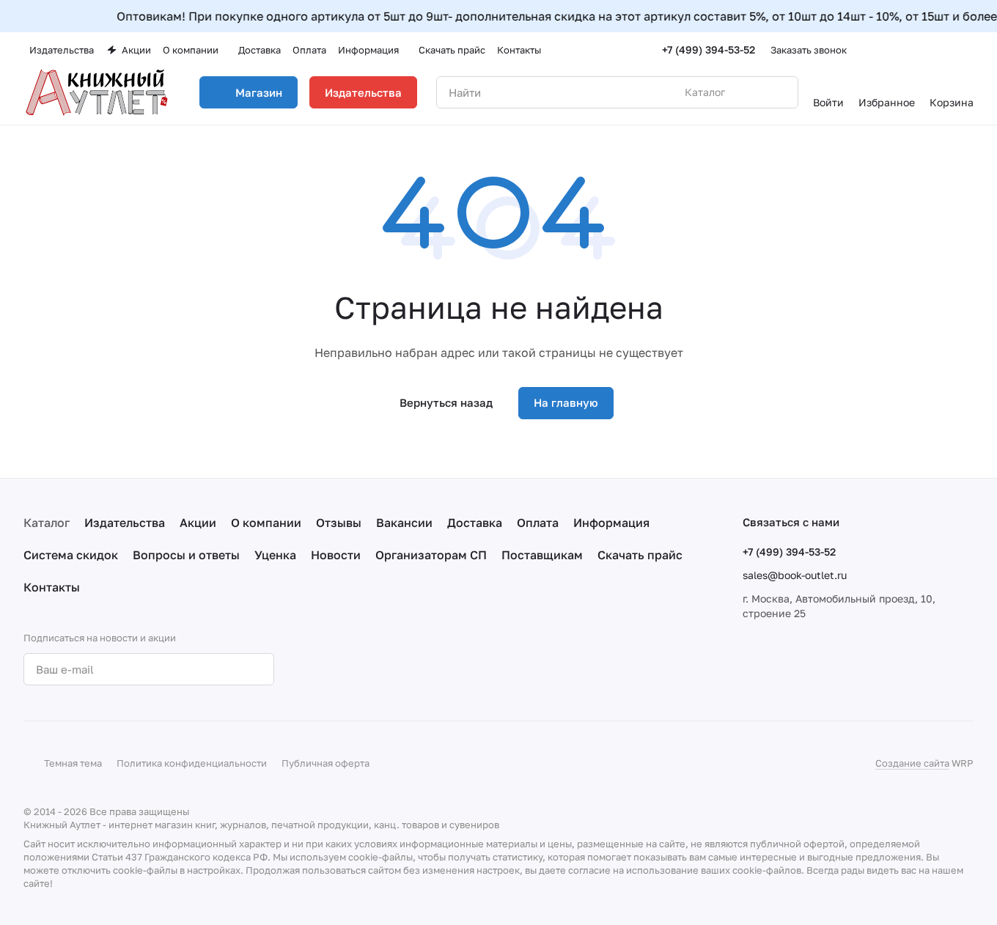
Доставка (474, 522)
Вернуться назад (446, 402)
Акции (198, 522)
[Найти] (779, 92)
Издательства (363, 92)
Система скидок (70, 555)
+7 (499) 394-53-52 (708, 49)
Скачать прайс (640, 555)
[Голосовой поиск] (753, 92)
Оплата (538, 522)
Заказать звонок (808, 50)
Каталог (46, 522)
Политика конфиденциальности (192, 763)
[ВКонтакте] (322, 669)
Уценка (275, 555)
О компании (266, 522)
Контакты (51, 587)
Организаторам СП (431, 555)
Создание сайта (912, 763)
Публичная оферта (325, 763)
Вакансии (404, 522)
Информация (611, 522)
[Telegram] (352, 669)
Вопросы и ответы (186, 555)
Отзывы (338, 522)
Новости (336, 555)
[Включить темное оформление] (968, 50)
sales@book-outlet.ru (795, 575)
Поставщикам (542, 555)
